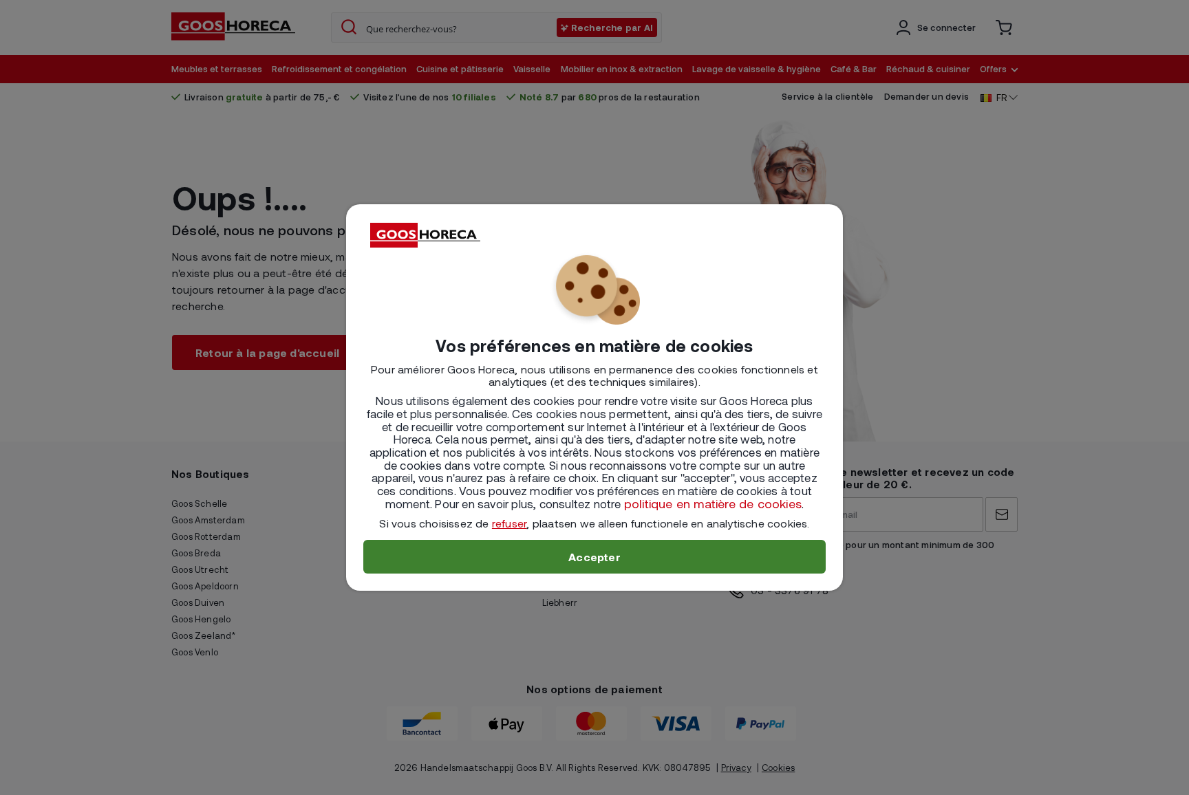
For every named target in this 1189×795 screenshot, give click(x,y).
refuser (509, 523)
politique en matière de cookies (713, 503)
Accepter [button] (594, 556)
